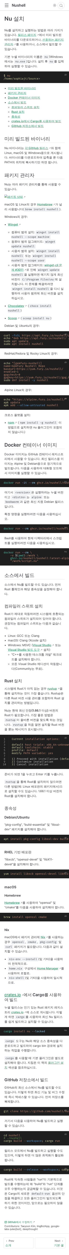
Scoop (12, 318)
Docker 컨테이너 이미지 (24, 97)
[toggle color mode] (55, 5)
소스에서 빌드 (17, 102)
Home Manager (47, 968)
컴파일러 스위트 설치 (25, 107)
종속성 (15, 116)
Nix (43, 937)
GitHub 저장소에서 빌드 (27, 126)
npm (11, 422)
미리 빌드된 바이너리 (22, 88)
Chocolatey (16, 306)
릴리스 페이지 (27, 35)
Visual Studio (42, 645)
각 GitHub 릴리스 (36, 148)
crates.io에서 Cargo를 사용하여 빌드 (36, 121)
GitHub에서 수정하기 (20, 1222)
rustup (52, 688)
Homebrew (44, 204)
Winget (13, 224)
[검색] (61, 5)
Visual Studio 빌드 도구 (24, 650)
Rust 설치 (17, 112)
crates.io (12, 994)
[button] (6, 5)
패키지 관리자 (17, 93)
